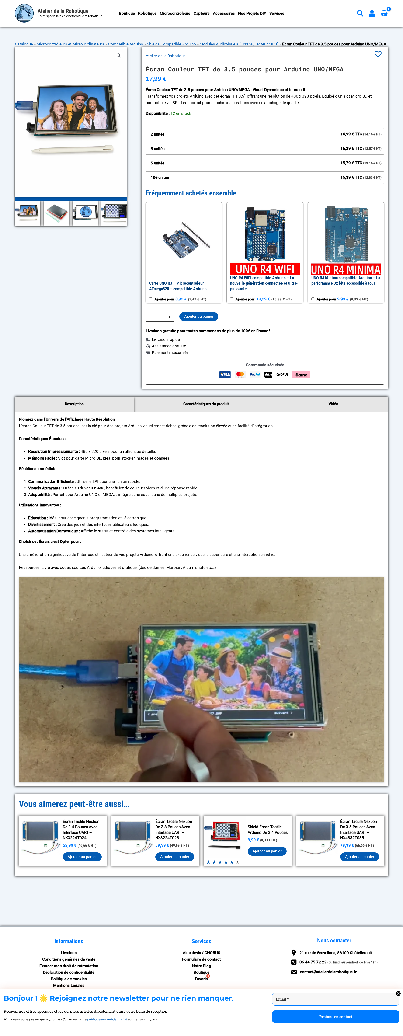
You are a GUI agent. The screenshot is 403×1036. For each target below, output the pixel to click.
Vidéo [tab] (333, 404)
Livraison (69, 952)
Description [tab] (74, 404)
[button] (360, 14)
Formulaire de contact (201, 959)
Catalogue (24, 44)
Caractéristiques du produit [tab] (206, 404)
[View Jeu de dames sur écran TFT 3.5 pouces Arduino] (114, 213)
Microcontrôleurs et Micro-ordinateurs (70, 44)
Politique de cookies (69, 979)
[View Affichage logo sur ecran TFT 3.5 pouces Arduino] (85, 213)
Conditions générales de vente (68, 959)
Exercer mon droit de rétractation (68, 965)
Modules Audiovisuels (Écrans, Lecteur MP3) (239, 44)
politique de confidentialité (107, 1019)
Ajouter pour (180, 299)
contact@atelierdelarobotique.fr (328, 972)
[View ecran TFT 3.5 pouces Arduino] (27, 213)
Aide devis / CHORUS (201, 952)
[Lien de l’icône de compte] (371, 13)
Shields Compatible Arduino (171, 44)
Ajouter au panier (198, 316)
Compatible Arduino (125, 44)
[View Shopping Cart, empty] (384, 13)
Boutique (201, 972)
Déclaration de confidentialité (68, 972)
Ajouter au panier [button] (82, 857)
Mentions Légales (68, 985)
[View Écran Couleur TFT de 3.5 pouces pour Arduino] (56, 213)
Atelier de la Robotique (63, 11)
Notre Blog (201, 965)
